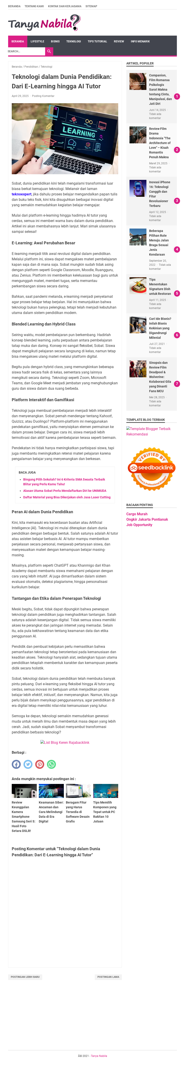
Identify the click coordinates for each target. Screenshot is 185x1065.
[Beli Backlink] (64, 742)
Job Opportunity (139, 525)
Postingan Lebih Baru (25, 977)
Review (119, 41)
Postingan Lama (108, 977)
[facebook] (16, 764)
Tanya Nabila (99, 1056)
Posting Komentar (43, 96)
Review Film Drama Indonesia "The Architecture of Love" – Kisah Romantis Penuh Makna (160, 143)
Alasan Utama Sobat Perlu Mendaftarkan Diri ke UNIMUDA (64, 490)
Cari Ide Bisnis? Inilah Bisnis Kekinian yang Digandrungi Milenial (160, 328)
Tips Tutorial (97, 41)
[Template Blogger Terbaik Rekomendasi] (151, 434)
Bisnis (55, 41)
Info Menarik (140, 41)
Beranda (14, 6)
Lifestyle (37, 41)
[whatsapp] (51, 764)
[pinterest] (39, 764)
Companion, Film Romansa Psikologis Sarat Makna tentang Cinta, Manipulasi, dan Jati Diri (160, 89)
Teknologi (73, 41)
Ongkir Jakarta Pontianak (147, 519)
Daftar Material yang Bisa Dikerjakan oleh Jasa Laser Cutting (67, 497)
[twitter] (27, 764)
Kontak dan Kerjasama (64, 6)
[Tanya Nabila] (44, 22)
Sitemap (91, 6)
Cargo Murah (137, 514)
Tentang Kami (34, 6)
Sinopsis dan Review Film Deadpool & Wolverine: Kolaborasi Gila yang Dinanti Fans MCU (160, 377)
